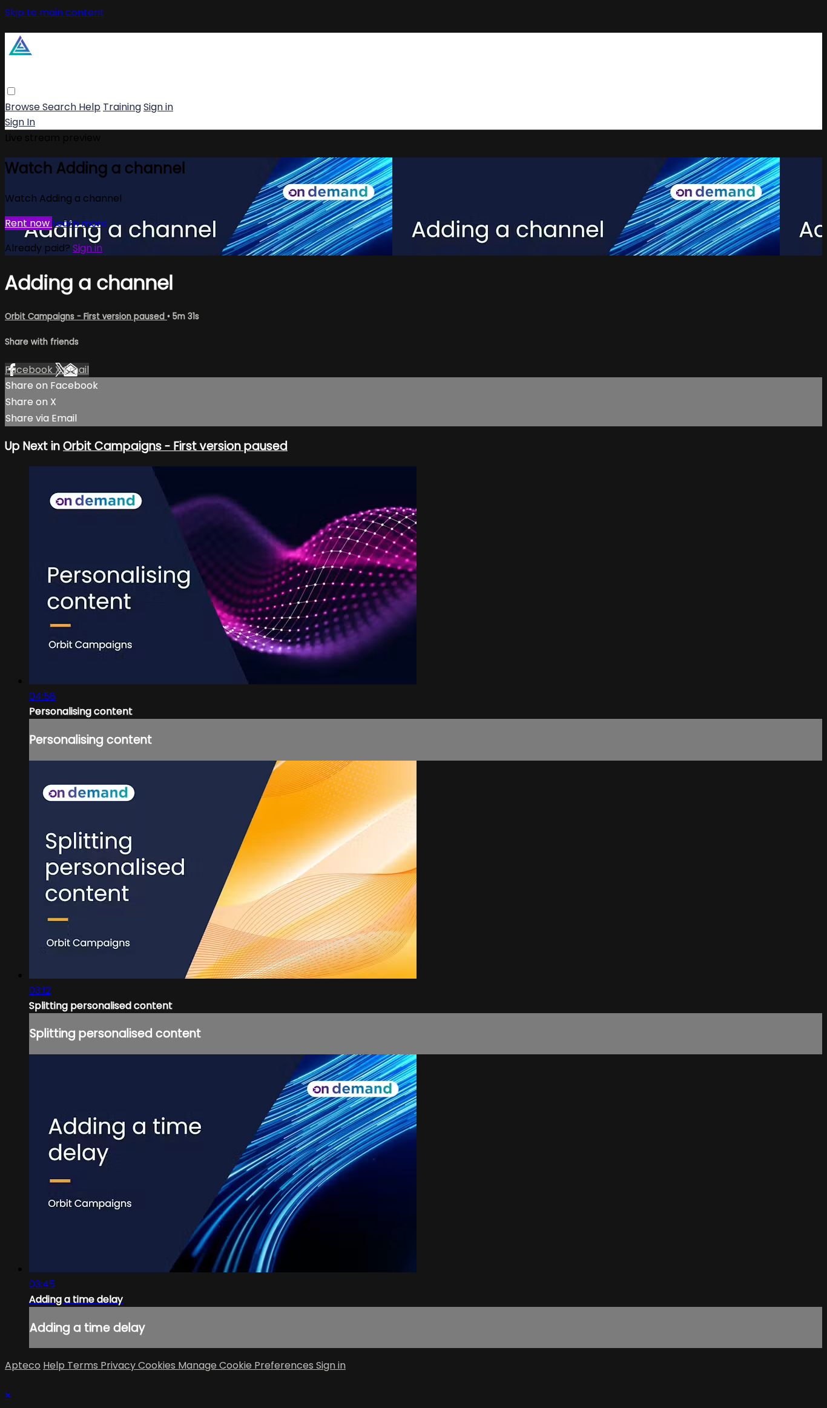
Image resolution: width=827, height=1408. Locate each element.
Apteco (23, 1365)
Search (60, 107)
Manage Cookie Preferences (247, 1365)
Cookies (158, 1365)
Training (122, 107)
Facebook (30, 370)
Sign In (20, 122)
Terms (83, 1365)
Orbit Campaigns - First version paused (86, 316)
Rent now (28, 223)
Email (76, 370)
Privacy (119, 1365)
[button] (11, 91)
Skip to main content (54, 12)
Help (89, 107)
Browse (23, 107)
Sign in (158, 107)
